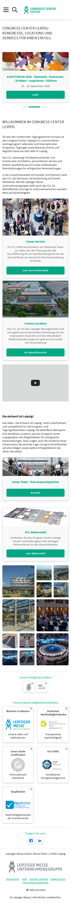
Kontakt (35, 492)
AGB (24, 879)
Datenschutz (57, 879)
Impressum (12, 879)
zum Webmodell (35, 553)
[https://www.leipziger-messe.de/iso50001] (53, 765)
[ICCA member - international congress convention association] (29, 687)
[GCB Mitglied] (42, 687)
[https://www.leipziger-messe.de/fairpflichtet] (18, 805)
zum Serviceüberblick (35, 270)
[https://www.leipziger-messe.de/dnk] (53, 725)
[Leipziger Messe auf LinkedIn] (39, 840)
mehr (35, 94)
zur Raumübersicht (35, 352)
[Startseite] (40, 10)
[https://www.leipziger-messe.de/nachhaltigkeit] (18, 725)
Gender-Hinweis (38, 879)
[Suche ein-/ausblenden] (14, 9)
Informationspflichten (36, 882)
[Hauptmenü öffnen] (5, 9)
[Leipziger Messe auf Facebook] (31, 840)
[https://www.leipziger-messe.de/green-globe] (18, 765)
